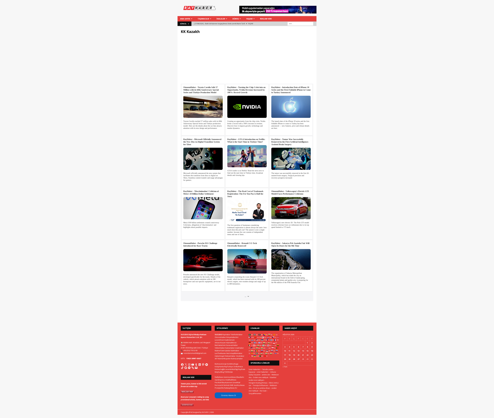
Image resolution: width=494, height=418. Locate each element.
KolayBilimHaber (236, 353)
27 (298, 359)
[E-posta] (196, 367)
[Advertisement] (247, 60)
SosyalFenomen (255, 393)
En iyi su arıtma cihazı (261, 388)
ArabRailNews (230, 380)
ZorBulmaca (238, 366)
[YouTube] (192, 364)
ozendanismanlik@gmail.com (195, 353)
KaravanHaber (232, 345)
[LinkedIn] (199, 364)
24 (285, 359)
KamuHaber (230, 348)
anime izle (266, 374)
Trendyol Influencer (260, 385)
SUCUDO (218, 334)
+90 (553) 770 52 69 (190, 350)
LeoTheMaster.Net (222, 353)
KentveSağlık (220, 369)
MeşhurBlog (219, 372)
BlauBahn (240, 377)
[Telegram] (206, 364)
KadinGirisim (230, 340)
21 (303, 355)
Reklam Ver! (266, 18)
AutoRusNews (239, 385)
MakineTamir (220, 350)
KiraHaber (240, 356)
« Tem (285, 367)
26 (294, 359)
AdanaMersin (231, 342)
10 (285, 351)
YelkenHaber (220, 348)
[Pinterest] (203, 364)
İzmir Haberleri (254, 369)
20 (298, 355)
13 (298, 351)
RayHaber (226, 334)
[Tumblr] (196, 364)
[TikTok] (182, 367)
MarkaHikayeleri (224, 358)
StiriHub (226, 385)
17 (285, 355)
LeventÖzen (219, 340)
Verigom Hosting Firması (258, 383)
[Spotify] (189, 367)
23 (312, 355)
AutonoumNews (230, 377)
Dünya (235, 18)
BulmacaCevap (220, 364)
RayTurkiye (228, 366)
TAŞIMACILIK (203, 18)
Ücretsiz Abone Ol (228, 395)
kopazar (252, 372)
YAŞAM (249, 18)
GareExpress (220, 380)
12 (294, 351)
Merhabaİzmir (220, 345)
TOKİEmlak (228, 372)
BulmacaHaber (237, 358)
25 (289, 359)
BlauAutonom (227, 382)
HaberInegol (219, 356)
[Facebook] (182, 364)
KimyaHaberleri (232, 337)
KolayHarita (219, 366)
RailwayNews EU (230, 388)
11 (289, 351)
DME (231, 385)
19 (294, 355)
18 (289, 355)
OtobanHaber (230, 356)
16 (312, 351)
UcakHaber (239, 348)
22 (307, 355)
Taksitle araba (267, 369)
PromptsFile (219, 388)
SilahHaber (234, 350)
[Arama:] (300, 23)
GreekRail (236, 382)
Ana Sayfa (185, 18)
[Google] (185, 367)
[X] (185, 364)
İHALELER (221, 18)
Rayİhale (241, 369)
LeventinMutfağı (231, 369)
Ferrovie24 (219, 385)
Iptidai (227, 350)
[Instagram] (189, 364)
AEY (216, 358)
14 (303, 351)
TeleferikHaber (236, 334)
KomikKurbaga (232, 364)
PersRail (218, 382)
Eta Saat (263, 391)
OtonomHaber (220, 337)
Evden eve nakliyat (260, 377)
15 (307, 351)
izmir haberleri (262, 372)
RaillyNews (219, 377)
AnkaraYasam (220, 342)
